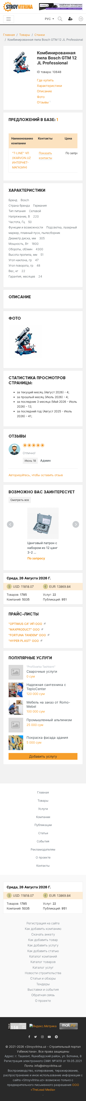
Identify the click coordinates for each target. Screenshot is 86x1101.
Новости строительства (43, 973)
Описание (44, 91)
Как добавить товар (43, 940)
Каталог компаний (43, 956)
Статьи (43, 833)
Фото (41, 97)
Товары (24, 34)
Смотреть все (19, 500)
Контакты (43, 865)
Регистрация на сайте (43, 923)
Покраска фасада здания (47, 737)
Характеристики (49, 86)
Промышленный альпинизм (49, 720)
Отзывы (44, 102)
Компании (43, 817)
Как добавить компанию (43, 929)
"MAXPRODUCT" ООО (24, 629)
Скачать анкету (43, 934)
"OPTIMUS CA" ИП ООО (25, 623)
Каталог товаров (43, 962)
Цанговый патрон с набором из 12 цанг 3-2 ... (42, 547)
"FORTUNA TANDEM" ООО (27, 635)
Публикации (43, 825)
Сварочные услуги (42, 671)
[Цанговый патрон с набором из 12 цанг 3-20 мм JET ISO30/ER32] (43, 523)
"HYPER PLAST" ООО (24, 640)
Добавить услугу (43, 756)
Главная (9, 34)
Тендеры (43, 984)
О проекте (43, 857)
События (43, 841)
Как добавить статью (43, 951)
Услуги (43, 808)
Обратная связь (43, 995)
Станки (39, 34)
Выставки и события (43, 990)
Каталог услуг (43, 967)
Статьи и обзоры (43, 978)
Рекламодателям (43, 849)
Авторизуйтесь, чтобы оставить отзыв (36, 475)
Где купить (45, 80)
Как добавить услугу (43, 945)
